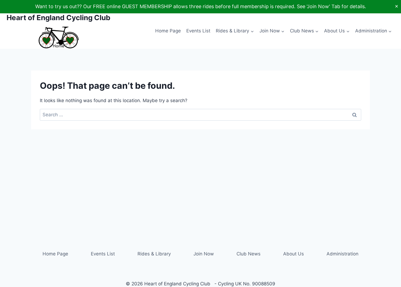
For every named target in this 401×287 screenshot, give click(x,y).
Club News (249, 254)
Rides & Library (154, 254)
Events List (198, 30)
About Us (293, 254)
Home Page (168, 30)
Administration (342, 254)
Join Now (203, 254)
